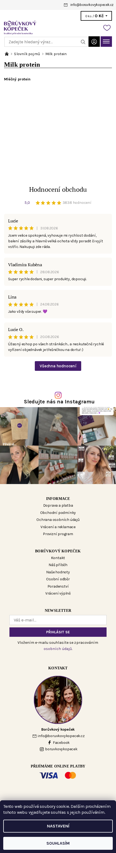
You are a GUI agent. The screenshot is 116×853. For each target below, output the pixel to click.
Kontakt (58, 558)
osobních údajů (58, 648)
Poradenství (58, 586)
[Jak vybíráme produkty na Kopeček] (7, 54)
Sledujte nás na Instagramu (59, 401)
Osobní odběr (58, 579)
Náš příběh (58, 565)
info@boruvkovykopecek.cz (92, 5)
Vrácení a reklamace (58, 527)
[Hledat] (83, 42)
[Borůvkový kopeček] (58, 28)
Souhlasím (58, 843)
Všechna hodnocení (58, 366)
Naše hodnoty (58, 572)
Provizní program (58, 534)
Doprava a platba (58, 505)
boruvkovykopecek (61, 749)
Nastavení (58, 826)
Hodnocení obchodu (58, 189)
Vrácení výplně (58, 593)
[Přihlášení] (94, 41)
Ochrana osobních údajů (58, 519)
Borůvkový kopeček (58, 551)
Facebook (61, 742)
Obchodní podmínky (58, 512)
